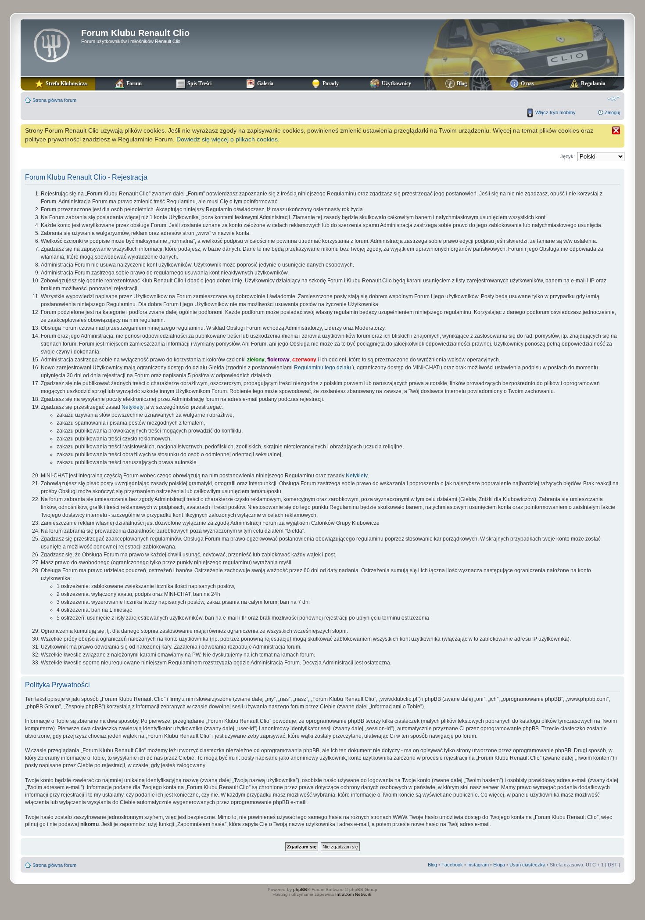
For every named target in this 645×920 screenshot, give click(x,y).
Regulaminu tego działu (322, 367)
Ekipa (499, 864)
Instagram (478, 864)
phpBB (300, 889)
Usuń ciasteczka (527, 864)
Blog (432, 864)
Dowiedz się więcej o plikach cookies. (228, 139)
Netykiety (132, 407)
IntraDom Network (353, 894)
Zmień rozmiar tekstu (613, 98)
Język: (567, 156)
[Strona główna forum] (52, 44)
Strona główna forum (54, 100)
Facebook (452, 864)
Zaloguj (612, 112)
